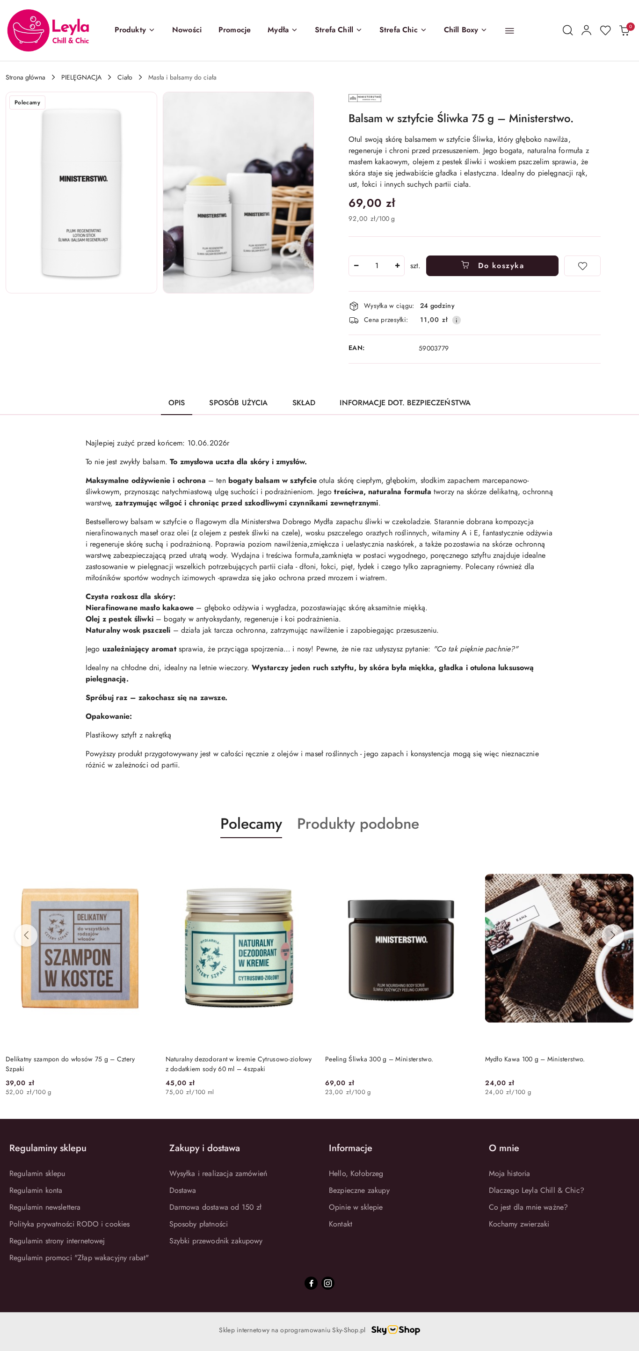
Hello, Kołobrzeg (356, 1173)
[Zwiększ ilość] (397, 266)
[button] (135, 30)
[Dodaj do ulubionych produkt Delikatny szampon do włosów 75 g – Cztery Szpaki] (144, 860)
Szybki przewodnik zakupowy (216, 1240)
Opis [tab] (176, 402)
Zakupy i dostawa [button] (204, 1148)
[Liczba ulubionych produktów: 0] (605, 30)
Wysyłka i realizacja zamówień (218, 1173)
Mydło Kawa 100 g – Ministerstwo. (535, 1059)
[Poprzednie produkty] (26, 935)
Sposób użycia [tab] (238, 402)
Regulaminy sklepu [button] (48, 1148)
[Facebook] (311, 1283)
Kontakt (340, 1224)
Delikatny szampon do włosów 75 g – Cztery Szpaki (70, 1063)
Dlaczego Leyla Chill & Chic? (536, 1190)
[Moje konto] (586, 30)
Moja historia (509, 1173)
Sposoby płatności (198, 1224)
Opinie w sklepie (356, 1207)
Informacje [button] (350, 1148)
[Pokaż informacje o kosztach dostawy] (456, 320)
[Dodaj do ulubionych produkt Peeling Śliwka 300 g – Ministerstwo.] (463, 860)
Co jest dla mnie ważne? (528, 1207)
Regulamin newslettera (44, 1207)
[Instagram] (327, 1283)
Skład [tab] (304, 402)
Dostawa (182, 1190)
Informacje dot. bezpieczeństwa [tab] (405, 402)
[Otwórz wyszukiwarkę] (568, 30)
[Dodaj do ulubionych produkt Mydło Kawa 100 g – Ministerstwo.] (623, 860)
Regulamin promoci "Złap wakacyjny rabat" (79, 1257)
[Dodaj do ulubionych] (582, 266)
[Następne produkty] (612, 935)
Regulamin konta (35, 1190)
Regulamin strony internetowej (57, 1240)
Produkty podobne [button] (358, 823)
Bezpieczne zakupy (359, 1190)
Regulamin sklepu (37, 1173)
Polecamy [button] (251, 823)
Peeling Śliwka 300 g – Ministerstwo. (379, 1059)
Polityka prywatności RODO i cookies (69, 1224)
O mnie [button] (504, 1148)
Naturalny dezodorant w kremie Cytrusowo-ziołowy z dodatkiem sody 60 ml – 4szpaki (239, 1063)
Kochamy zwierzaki (519, 1224)
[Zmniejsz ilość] (356, 266)
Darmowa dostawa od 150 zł (215, 1207)
